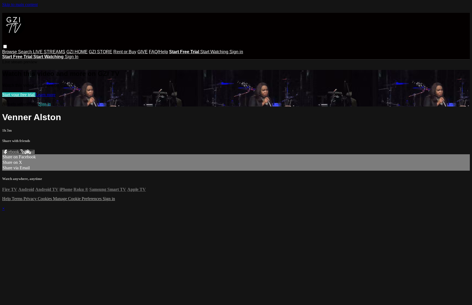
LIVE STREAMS (49, 51)
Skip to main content (20, 4)
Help (7, 198)
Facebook (11, 151)
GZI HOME (77, 51)
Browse (10, 51)
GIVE (142, 51)
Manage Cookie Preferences (78, 198)
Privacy (30, 198)
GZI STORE (100, 51)
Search (25, 51)
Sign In (71, 56)
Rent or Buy (124, 51)
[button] (5, 46)
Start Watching (214, 51)
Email (30, 151)
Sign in (236, 51)
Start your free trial (19, 94)
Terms (17, 198)
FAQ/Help (158, 51)
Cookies (45, 198)
